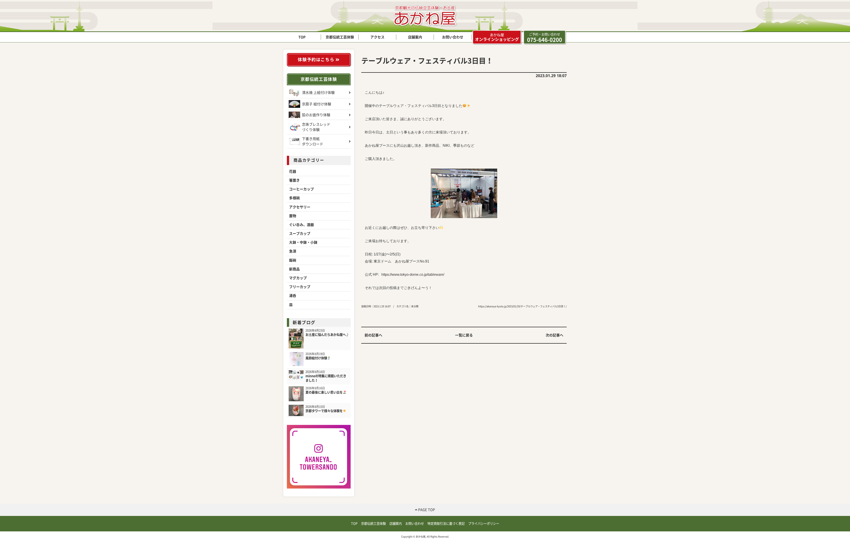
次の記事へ (554, 335)
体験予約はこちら (316, 59)
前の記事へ (373, 335)
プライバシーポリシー (483, 523)
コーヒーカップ (301, 189)
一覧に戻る (464, 335)
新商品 (294, 269)
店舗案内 (415, 37)
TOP (302, 37)
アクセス (377, 37)
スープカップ (299, 233)
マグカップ (298, 278)
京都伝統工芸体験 (340, 37)
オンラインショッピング (497, 37)
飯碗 (292, 260)
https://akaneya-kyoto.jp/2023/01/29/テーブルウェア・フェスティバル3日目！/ (522, 306)
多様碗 (294, 198)
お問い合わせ (452, 37)
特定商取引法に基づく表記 (446, 523)
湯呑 (292, 295)
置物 (292, 216)
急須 (292, 251)
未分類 (414, 306)
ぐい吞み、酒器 (301, 224)
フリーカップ (299, 287)
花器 (292, 171)
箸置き (294, 180)
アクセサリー (299, 207)
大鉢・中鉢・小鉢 (303, 242)
